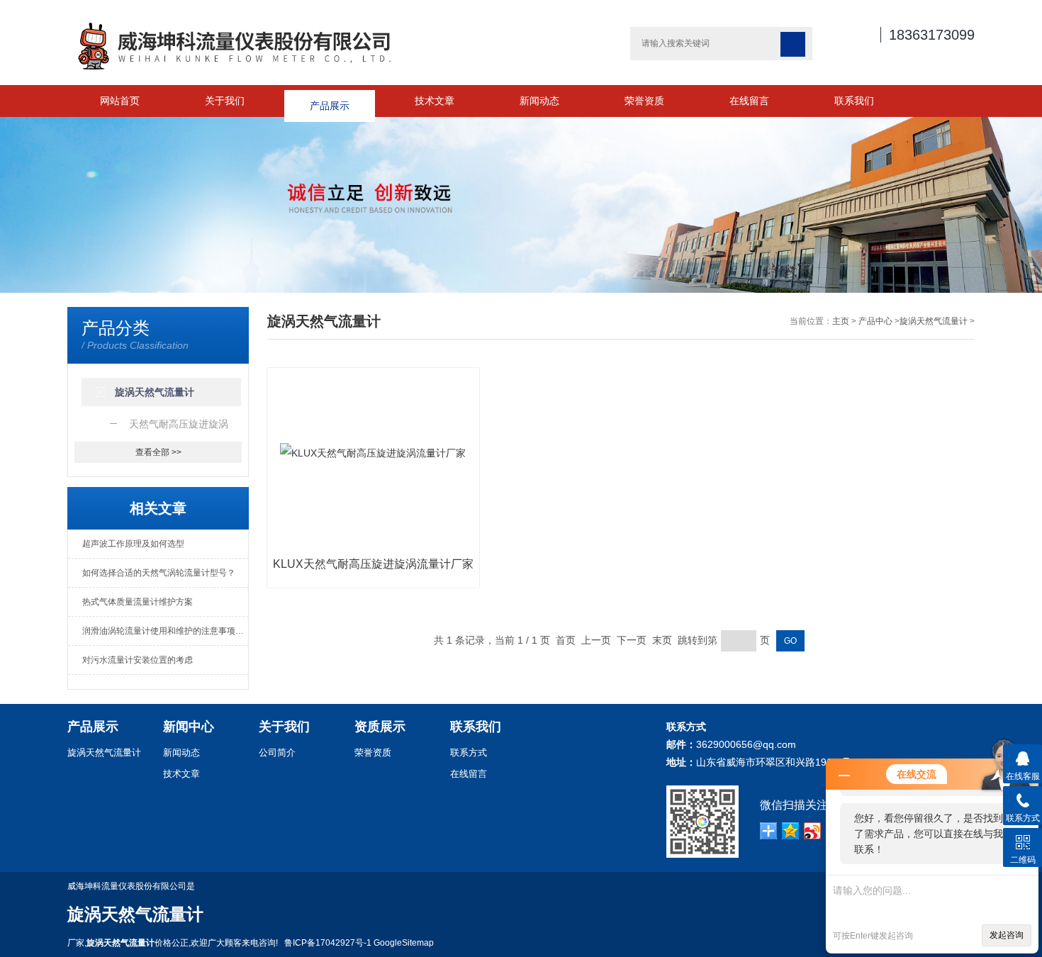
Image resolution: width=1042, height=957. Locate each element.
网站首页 (120, 100)
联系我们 (854, 100)
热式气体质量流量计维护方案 (137, 602)
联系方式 (468, 752)
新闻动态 (539, 100)
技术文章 (434, 100)
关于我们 (225, 100)
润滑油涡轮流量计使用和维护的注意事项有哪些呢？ (165, 631)
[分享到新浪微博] (813, 830)
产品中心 (875, 321)
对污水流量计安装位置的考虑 (137, 660)
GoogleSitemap (404, 943)
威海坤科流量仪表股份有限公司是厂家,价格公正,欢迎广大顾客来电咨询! (175, 914)
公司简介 (277, 752)
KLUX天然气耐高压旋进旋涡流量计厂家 (373, 564)
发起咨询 (1007, 935)
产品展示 (329, 100)
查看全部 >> (158, 452)
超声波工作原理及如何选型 (133, 544)
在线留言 (749, 100)
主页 (840, 321)
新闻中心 (188, 727)
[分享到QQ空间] (791, 830)
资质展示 (379, 727)
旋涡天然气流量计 (934, 321)
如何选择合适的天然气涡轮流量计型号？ (158, 573)
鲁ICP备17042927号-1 (327, 943)
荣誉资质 (644, 100)
